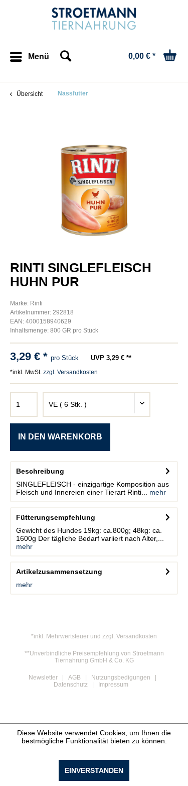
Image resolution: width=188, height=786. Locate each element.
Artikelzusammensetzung (59, 572)
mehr (156, 492)
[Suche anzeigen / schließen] (65, 57)
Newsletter (43, 677)
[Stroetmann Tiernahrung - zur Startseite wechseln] (94, 19)
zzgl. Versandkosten (70, 372)
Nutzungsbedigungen (120, 677)
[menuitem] (29, 57)
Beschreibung (40, 471)
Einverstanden (94, 770)
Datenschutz (71, 684)
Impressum (113, 684)
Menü (38, 56)
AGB (74, 677)
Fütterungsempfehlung (55, 517)
